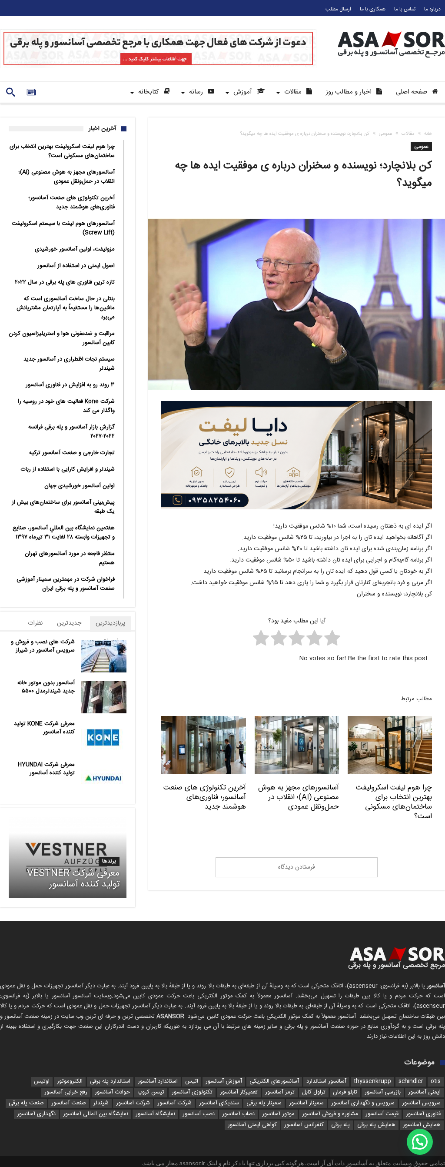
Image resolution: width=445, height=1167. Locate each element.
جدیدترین (69, 623)
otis (436, 1081)
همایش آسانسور (422, 1125)
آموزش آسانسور (224, 1081)
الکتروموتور (70, 1081)
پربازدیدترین (110, 623)
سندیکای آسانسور (219, 1103)
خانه (428, 134)
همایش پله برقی (376, 1125)
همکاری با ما (372, 9)
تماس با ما (404, 9)
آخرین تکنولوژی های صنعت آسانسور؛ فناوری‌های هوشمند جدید (204, 797)
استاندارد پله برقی (110, 1081)
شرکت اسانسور (133, 1103)
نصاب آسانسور (238, 1114)
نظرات (35, 623)
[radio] (332, 640)
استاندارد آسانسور (158, 1081)
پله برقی (340, 1125)
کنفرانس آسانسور (304, 1125)
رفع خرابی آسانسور (65, 1092)
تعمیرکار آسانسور (239, 1092)
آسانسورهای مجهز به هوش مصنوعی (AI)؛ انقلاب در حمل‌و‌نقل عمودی (298, 797)
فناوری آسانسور (423, 1114)
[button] (420, 1142)
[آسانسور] (391, 31)
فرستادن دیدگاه (296, 867)
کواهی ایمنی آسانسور (252, 1125)
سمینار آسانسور (306, 1103)
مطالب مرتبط (416, 700)
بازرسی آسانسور (383, 1092)
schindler (411, 1081)
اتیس (191, 1081)
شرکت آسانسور (174, 1103)
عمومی (385, 134)
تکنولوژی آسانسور (192, 1092)
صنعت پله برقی (26, 1103)
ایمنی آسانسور (424, 1092)
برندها (109, 861)
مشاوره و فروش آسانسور (330, 1114)
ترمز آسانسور (280, 1092)
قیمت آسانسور (382, 1114)
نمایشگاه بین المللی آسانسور (95, 1114)
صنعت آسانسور (68, 1103)
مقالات (408, 134)
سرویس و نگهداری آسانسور (363, 1103)
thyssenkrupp (372, 1081)
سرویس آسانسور (421, 1103)
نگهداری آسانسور (36, 1114)
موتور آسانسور (278, 1114)
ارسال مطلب (338, 9)
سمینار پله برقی (264, 1103)
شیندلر (101, 1103)
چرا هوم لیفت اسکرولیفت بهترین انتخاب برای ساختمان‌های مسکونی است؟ (394, 802)
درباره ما (432, 9)
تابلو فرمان (345, 1092)
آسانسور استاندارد (326, 1081)
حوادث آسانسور (112, 1092)
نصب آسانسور (199, 1114)
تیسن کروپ (150, 1092)
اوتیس (42, 1081)
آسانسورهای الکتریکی (274, 1081)
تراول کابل (313, 1092)
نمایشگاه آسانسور (155, 1114)
